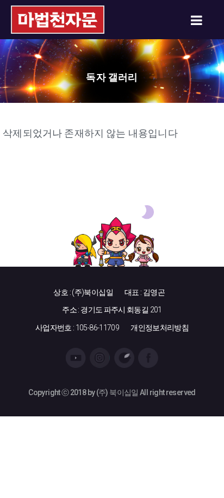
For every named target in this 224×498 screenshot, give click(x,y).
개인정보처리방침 (159, 327)
